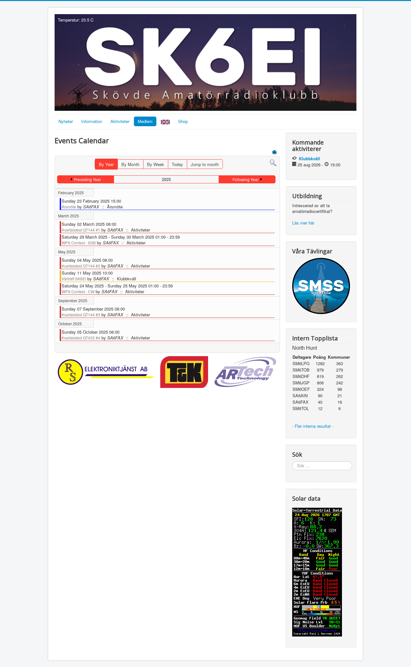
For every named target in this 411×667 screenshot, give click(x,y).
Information (91, 121)
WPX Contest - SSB (79, 242)
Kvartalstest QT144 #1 (81, 230)
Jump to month (205, 164)
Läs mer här (304, 223)
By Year (106, 164)
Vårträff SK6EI (74, 278)
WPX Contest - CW (78, 291)
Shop (183, 121)
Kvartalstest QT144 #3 (81, 314)
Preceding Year (87, 179)
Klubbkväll (309, 158)
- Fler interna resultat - (313, 426)
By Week (155, 164)
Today (177, 164)
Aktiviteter (119, 121)
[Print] (275, 153)
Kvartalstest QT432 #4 (81, 337)
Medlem (145, 121)
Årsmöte (69, 206)
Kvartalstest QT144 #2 (81, 265)
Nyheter (65, 121)
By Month (130, 164)
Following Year (245, 179)
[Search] (273, 162)
